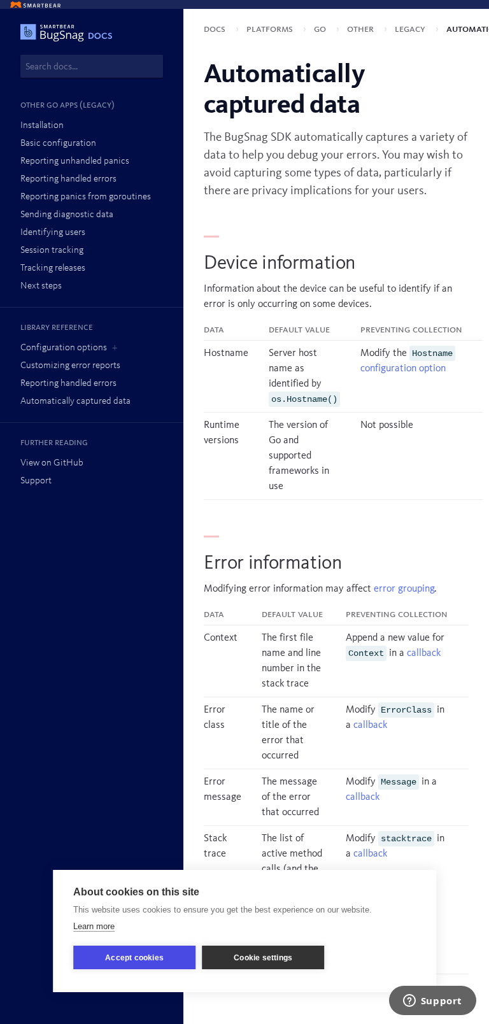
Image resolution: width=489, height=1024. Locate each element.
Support (36, 481)
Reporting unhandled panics (74, 161)
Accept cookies (134, 957)
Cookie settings (263, 957)
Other (361, 29)
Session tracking (51, 250)
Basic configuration (58, 143)
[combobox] (91, 66)
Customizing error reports (70, 366)
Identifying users (52, 233)
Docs (216, 29)
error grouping (404, 589)
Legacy (411, 29)
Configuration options (63, 348)
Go (321, 29)
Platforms (270, 29)
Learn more (94, 926)
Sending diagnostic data (66, 215)
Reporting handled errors (68, 179)
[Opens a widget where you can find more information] (432, 1002)
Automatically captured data (75, 401)
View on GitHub (51, 463)
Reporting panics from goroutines (85, 197)
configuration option (403, 369)
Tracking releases (52, 268)
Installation (42, 126)
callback (424, 653)
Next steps (41, 286)
